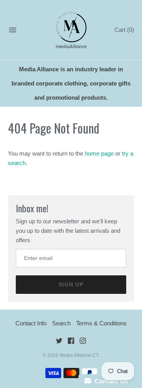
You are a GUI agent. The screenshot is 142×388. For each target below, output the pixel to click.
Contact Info (31, 323)
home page (99, 153)
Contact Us (109, 381)
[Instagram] (83, 342)
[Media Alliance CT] (71, 30)
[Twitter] (59, 342)
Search (61, 323)
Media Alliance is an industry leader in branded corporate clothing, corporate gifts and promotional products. (71, 83)
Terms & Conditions (101, 323)
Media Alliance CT (79, 355)
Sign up (71, 284)
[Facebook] (71, 342)
